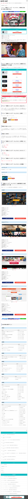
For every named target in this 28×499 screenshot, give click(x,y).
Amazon (9, 178)
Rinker (10, 118)
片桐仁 (16, 319)
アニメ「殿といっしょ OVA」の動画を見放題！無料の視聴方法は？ (10, 478)
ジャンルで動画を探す (4, 464)
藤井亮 (18, 319)
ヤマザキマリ (8, 319)
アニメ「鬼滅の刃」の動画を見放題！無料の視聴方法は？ (9, 459)
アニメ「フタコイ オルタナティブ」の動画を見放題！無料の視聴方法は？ (11, 482)
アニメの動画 (3, 319)
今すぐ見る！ (17, 32)
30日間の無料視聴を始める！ (19, 218)
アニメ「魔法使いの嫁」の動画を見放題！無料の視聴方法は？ (9, 456)
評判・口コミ (2, 468)
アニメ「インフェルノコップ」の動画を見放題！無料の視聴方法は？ (10, 493)
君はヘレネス (9, 176)
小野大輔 (14, 319)
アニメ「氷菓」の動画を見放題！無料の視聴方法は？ (8, 442)
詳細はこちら (7, 218)
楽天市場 (13, 178)
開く (3, 59)
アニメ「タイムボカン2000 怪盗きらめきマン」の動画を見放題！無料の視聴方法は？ (12, 491)
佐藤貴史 (11, 319)
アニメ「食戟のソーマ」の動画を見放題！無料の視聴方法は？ (9, 450)
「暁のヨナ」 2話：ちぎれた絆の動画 (7, 437)
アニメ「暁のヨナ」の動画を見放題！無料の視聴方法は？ (9, 434)
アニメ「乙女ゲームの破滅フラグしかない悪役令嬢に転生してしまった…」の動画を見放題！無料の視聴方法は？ (14, 453)
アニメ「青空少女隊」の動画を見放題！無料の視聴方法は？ (9, 476)
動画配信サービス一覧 (4, 466)
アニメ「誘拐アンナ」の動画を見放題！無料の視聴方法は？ (9, 480)
